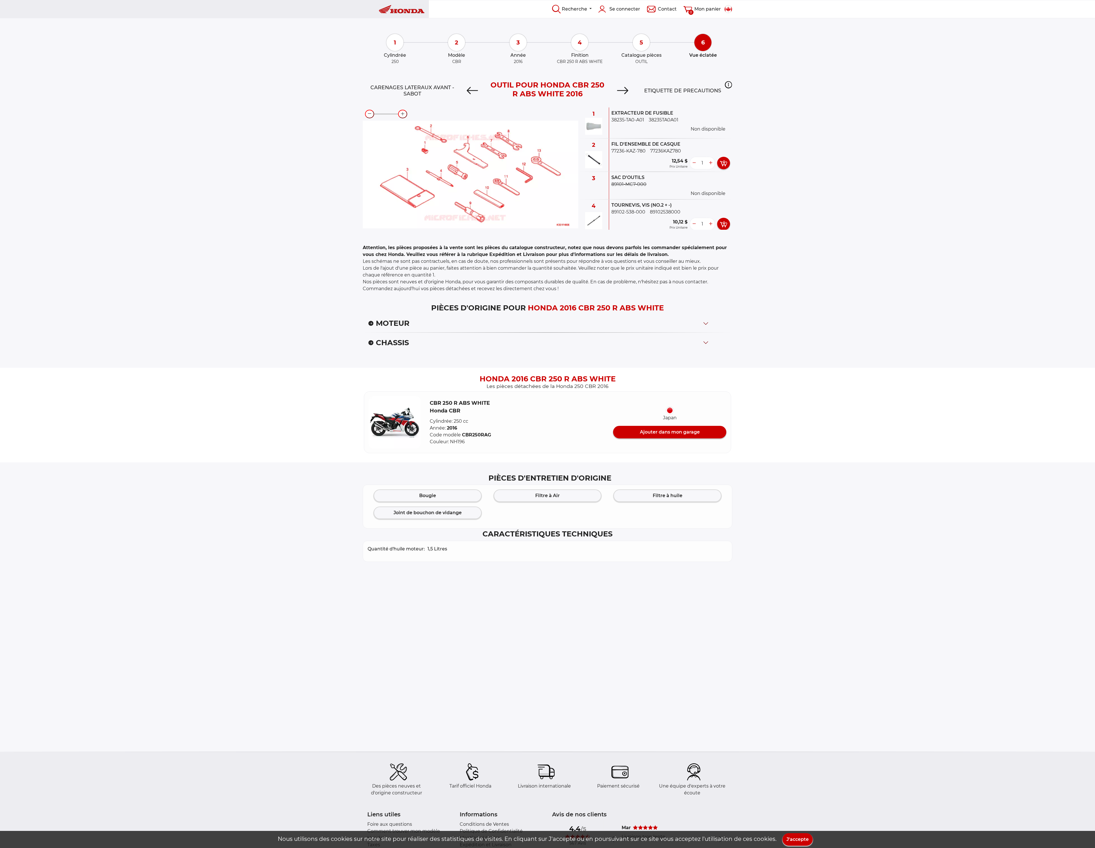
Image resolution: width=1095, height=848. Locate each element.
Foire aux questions (389, 824)
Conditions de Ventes (484, 824)
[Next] (623, 90)
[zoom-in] (402, 114)
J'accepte (797, 839)
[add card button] (723, 163)
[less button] (694, 163)
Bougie (427, 495)
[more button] (710, 163)
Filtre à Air (547, 495)
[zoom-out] (369, 114)
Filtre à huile (667, 495)
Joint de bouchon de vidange (428, 512)
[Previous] (472, 90)
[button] (728, 84)
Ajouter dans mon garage (670, 432)
